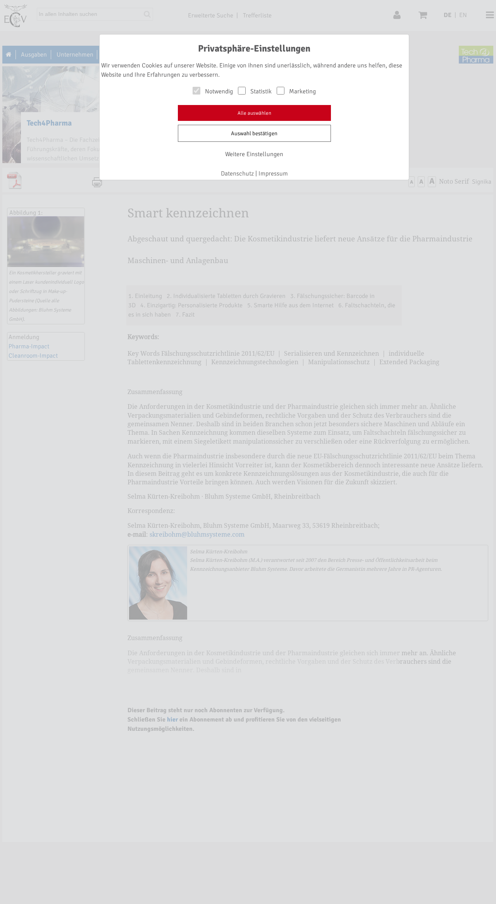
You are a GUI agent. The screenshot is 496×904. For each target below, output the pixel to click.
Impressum (273, 173)
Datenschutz (237, 173)
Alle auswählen (254, 113)
